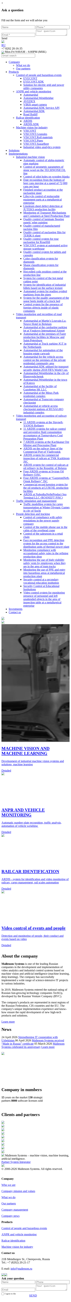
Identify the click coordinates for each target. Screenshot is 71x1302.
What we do (8, 1197)
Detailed (6, 770)
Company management (14, 1209)
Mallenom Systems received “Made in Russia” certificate (32, 1042)
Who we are (8, 1184)
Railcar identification (13, 1240)
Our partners (8, 1203)
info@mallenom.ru (21, 1268)
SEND (33, 1295)
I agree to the (14, 1295)
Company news (10, 1215)
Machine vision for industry (17, 1246)
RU (3, 45)
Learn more (8, 1021)
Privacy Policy (9, 1175)
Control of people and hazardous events (24, 1228)
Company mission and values (18, 1191)
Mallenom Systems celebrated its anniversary (32, 1045)
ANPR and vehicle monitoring (19, 1234)
